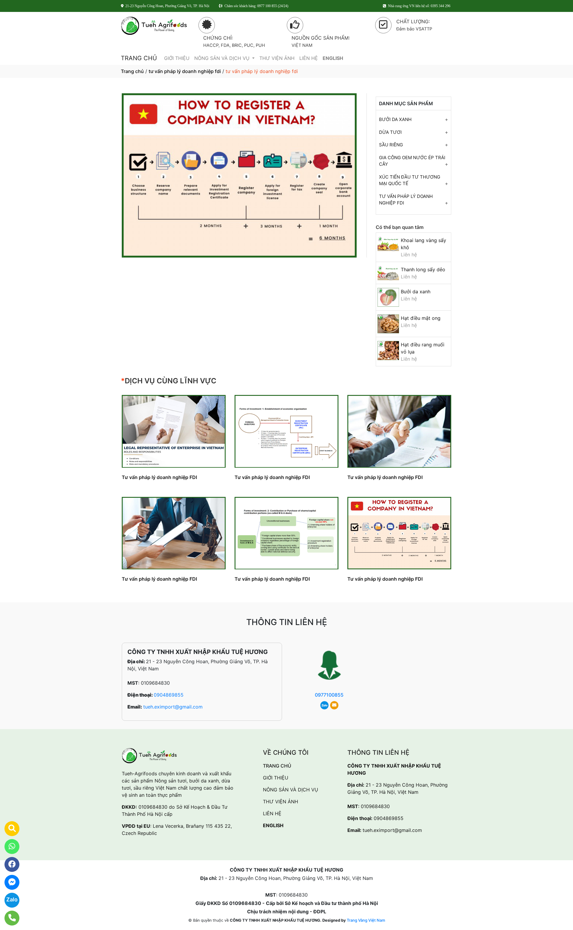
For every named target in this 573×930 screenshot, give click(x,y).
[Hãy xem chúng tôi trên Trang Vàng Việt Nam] (8, 829)
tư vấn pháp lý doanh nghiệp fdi (185, 71)
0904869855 (169, 695)
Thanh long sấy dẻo (423, 269)
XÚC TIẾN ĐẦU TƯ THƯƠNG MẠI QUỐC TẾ (409, 180)
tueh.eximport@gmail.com (173, 707)
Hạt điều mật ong (420, 318)
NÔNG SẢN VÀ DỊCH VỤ (222, 58)
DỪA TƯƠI (390, 132)
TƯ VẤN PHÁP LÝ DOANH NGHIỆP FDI (406, 199)
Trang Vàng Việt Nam (366, 920)
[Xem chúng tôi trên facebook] (8, 864)
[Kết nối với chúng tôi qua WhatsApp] (8, 846)
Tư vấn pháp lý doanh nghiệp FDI (159, 477)
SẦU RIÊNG (391, 145)
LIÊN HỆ (308, 58)
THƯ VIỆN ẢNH (277, 58)
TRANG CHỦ (139, 58)
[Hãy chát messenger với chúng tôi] (8, 882)
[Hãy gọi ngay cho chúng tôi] (8, 918)
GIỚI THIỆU (177, 58)
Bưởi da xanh (415, 291)
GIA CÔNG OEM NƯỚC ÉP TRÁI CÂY (412, 161)
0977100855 (329, 695)
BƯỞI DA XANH (395, 119)
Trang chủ (132, 71)
